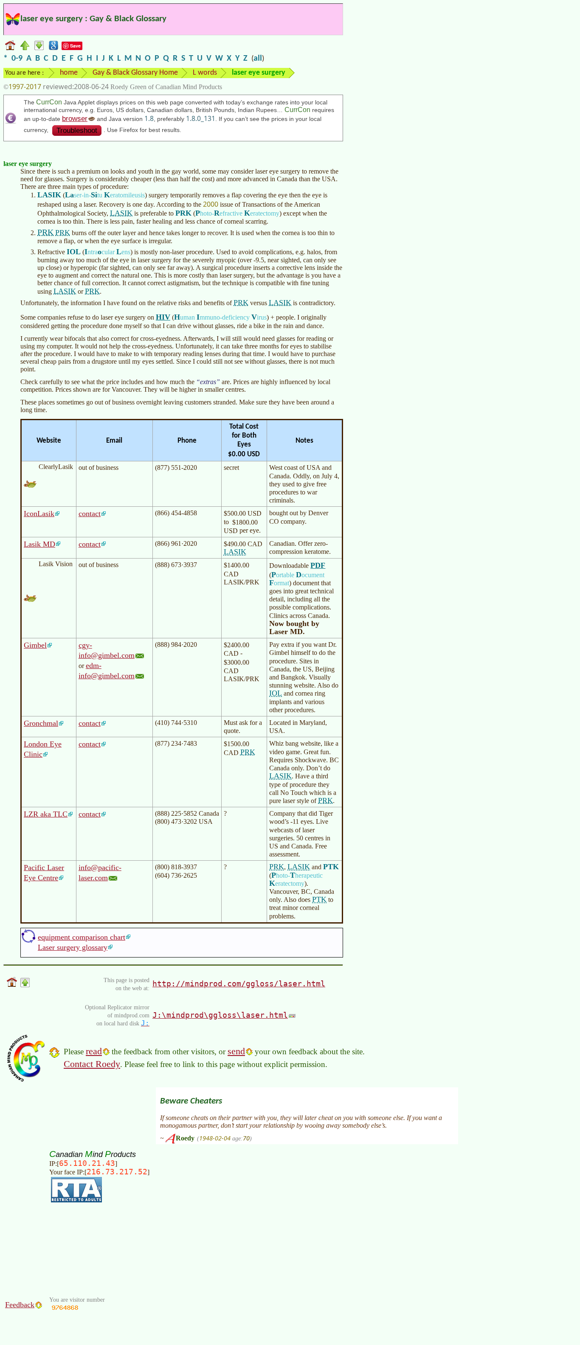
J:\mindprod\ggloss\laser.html (220, 1015)
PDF (317, 565)
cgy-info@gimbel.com (107, 650)
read (94, 1051)
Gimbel (35, 645)
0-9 (17, 58)
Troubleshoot (76, 130)
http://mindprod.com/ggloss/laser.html (238, 983)
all (257, 58)
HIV (163, 317)
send (236, 1051)
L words (205, 73)
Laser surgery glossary (72, 947)
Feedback (19, 1304)
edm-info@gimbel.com (107, 670)
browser (74, 119)
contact (90, 513)
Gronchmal (41, 723)
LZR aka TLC (46, 814)
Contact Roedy (92, 1064)
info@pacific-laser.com (100, 872)
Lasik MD (39, 544)
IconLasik (39, 513)
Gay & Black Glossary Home (135, 73)
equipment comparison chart (81, 937)
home (69, 73)
